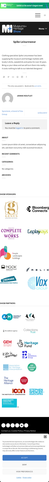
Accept (24, 457)
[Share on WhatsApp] (4, 77)
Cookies (18, 477)
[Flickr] (22, 425)
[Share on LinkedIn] (22, 77)
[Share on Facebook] (26, 77)
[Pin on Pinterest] (17, 77)
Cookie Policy (17, 430)
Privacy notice (27, 477)
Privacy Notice (30, 430)
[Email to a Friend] (13, 77)
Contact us (5, 430)
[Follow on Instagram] (8, 425)
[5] (24, 5)
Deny (24, 464)
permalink (37, 86)
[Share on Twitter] (8, 77)
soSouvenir (42, 112)
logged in (19, 128)
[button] (45, 436)
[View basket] (45, 15)
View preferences (24, 471)
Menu (41, 28)
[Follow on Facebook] (13, 425)
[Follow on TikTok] (26, 425)
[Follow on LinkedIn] (3, 425)
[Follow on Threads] (17, 425)
